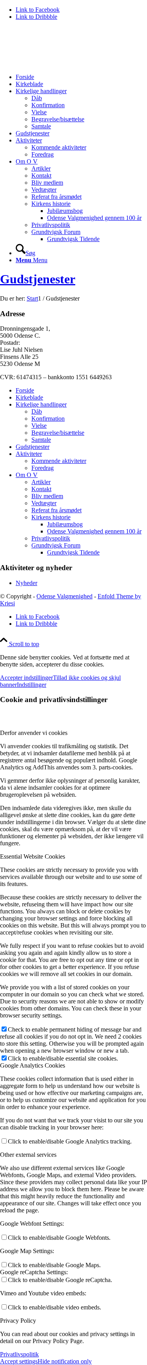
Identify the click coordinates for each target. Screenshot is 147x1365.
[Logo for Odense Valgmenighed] (59, 63)
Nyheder (26, 583)
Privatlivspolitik (50, 538)
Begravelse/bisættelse (57, 432)
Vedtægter (43, 503)
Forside (25, 390)
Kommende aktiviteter (58, 460)
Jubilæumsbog (65, 524)
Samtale (41, 439)
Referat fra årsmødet (56, 510)
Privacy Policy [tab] (18, 1320)
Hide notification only (65, 1361)
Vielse (39, 425)
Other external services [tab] (28, 1154)
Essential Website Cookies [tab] (32, 856)
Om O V (27, 475)
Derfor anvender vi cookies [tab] (33, 732)
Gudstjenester (37, 279)
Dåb (36, 411)
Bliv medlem (47, 496)
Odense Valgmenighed (64, 596)
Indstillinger (31, 684)
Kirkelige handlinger (41, 404)
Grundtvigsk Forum (55, 545)
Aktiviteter (29, 453)
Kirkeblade (29, 397)
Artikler (41, 482)
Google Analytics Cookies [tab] (32, 1065)
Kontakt (41, 489)
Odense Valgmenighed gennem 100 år (94, 531)
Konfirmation (48, 418)
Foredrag (42, 468)
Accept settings (19, 1361)
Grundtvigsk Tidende (73, 552)
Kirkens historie (51, 517)
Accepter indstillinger (26, 677)
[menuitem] (81, 77)
